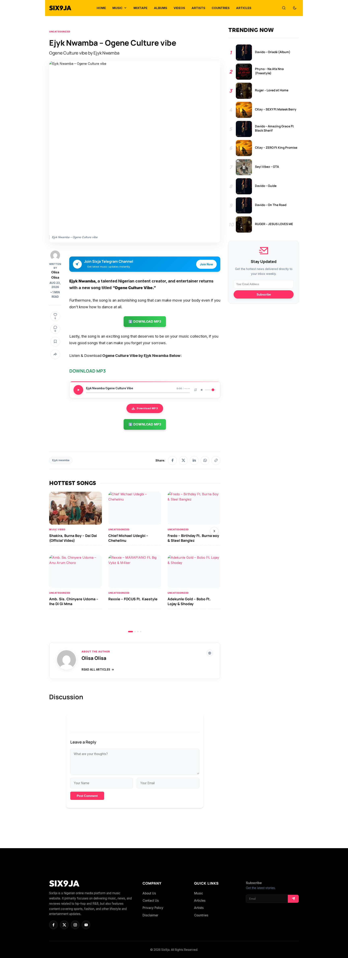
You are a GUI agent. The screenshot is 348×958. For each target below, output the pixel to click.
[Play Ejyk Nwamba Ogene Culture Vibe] (78, 390)
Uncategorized (59, 31)
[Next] (214, 531)
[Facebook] (172, 460)
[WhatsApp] (205, 460)
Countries (201, 915)
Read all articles (96, 669)
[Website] (209, 653)
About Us (149, 893)
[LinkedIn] (194, 460)
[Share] (55, 354)
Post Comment (87, 795)
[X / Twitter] (183, 460)
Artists (199, 908)
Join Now (206, 264)
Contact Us (151, 900)
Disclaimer (150, 915)
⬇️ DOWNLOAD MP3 (144, 321)
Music (198, 893)
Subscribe (264, 294)
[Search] (284, 8)
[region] (134, 562)
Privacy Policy (153, 908)
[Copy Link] (215, 460)
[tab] (130, 631)
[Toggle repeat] (195, 390)
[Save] (55, 341)
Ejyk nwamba (60, 460)
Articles (199, 900)
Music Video (57, 529)
